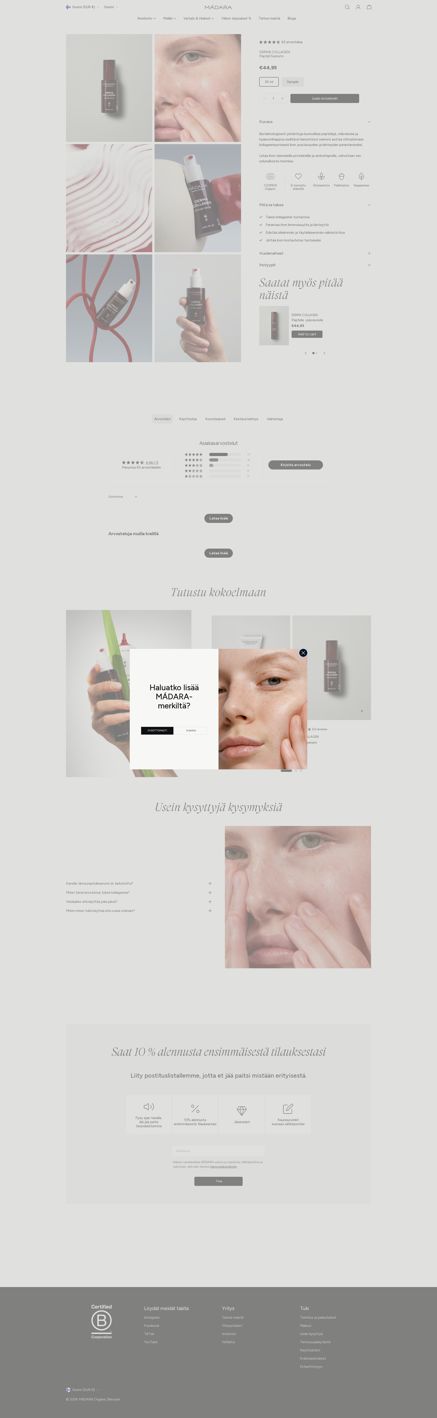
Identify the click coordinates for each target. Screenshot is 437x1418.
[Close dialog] (303, 653)
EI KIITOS (191, 730)
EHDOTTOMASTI (157, 730)
